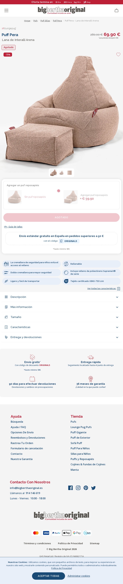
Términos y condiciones (37, 543)
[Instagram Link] (78, 489)
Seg (88, 2)
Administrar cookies (79, 576)
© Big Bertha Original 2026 (61, 549)
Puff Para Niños (80, 448)
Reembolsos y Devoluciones (28, 437)
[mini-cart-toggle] (117, 10)
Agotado (61, 217)
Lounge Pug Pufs (81, 427)
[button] (53, 172)
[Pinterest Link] (86, 489)
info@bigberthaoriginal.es (26, 488)
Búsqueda (17, 421)
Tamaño (16, 317)
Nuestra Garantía (22, 459)
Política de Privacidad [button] (61, 568)
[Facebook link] (70, 489)
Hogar (27, 20)
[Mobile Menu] (6, 10)
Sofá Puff (76, 443)
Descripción (18, 296)
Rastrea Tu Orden (22, 443)
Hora (69, 2)
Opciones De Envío (22, 432)
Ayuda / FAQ (18, 427)
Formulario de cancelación (27, 448)
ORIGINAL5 (70, 242)
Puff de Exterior (80, 437)
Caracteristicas (20, 327)
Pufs (73, 421)
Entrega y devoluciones (26, 337)
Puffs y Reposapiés (82, 459)
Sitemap (94, 543)
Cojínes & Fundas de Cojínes (88, 464)
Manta (75, 470)
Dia (59, 2)
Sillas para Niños (81, 454)
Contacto (16, 454)
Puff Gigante (78, 432)
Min (79, 2)
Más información (21, 307)
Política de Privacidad (70, 543)
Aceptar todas (48, 576)
